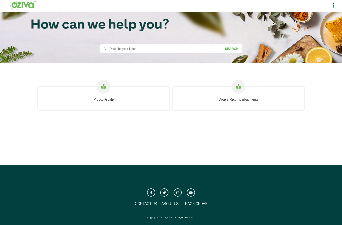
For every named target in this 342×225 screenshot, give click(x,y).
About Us (169, 203)
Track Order (195, 203)
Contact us (146, 203)
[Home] (23, 5)
